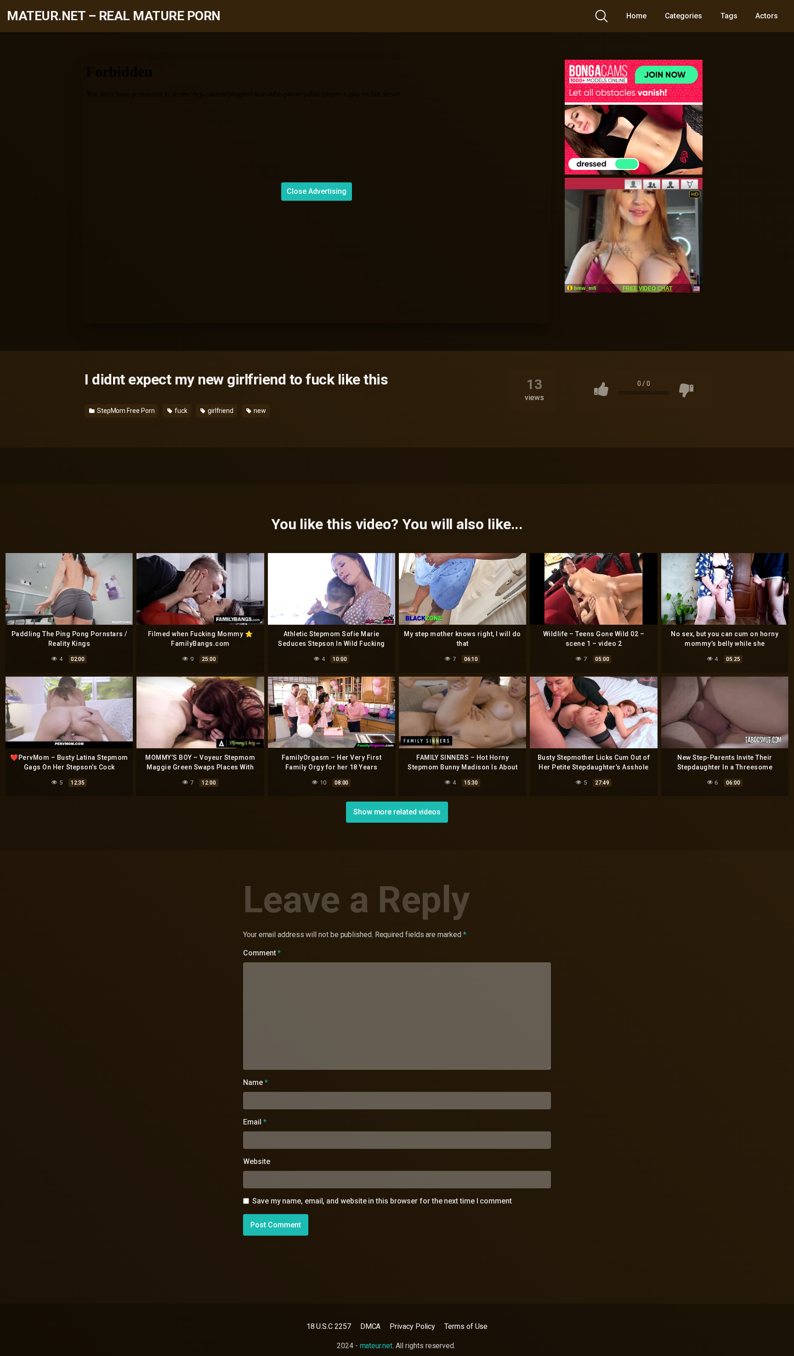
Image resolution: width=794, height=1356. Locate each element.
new (259, 410)
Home (636, 15)
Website (256, 1161)
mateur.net (376, 1345)
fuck (180, 410)
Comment (262, 953)
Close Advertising (316, 191)
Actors (766, 15)
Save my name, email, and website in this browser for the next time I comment (382, 1201)
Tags (728, 15)
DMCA (370, 1326)
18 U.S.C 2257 (328, 1326)
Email (254, 1122)
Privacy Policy (412, 1326)
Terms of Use (466, 1326)
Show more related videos (397, 812)
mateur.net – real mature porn (114, 16)
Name (255, 1082)
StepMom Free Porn (125, 410)
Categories (683, 15)
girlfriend (219, 410)
